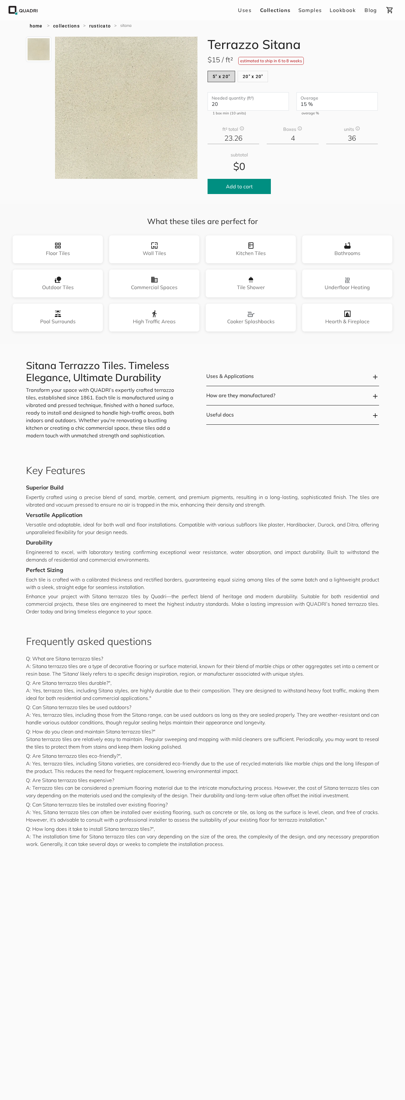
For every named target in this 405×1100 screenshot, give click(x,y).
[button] (292, 376)
